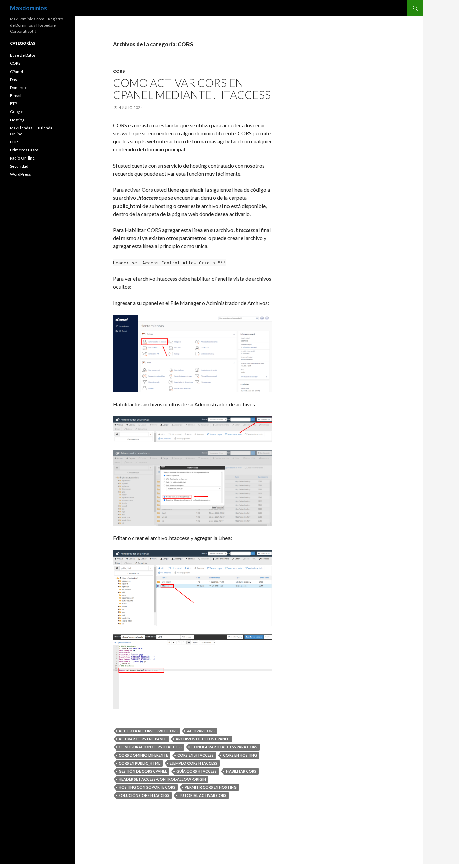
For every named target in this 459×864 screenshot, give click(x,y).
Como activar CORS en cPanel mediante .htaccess (192, 88)
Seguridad (19, 166)
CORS (119, 71)
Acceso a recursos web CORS (148, 731)
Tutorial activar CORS (202, 795)
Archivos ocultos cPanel (202, 739)
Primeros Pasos (24, 149)
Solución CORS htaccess (144, 795)
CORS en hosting (240, 755)
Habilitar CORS (241, 771)
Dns (13, 79)
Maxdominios (28, 8)
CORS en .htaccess (195, 755)
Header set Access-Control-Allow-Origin (162, 779)
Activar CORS (201, 731)
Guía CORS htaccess (196, 771)
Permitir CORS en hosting (211, 787)
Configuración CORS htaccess (150, 747)
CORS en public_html (139, 763)
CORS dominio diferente (143, 755)
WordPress (20, 174)
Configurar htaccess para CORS (224, 747)
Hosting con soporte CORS (147, 787)
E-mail (16, 95)
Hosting (17, 119)
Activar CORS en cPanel (142, 739)
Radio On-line (22, 158)
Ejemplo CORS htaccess (193, 763)
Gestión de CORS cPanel (143, 771)
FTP (13, 103)
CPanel (16, 71)
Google (16, 111)
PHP (14, 141)
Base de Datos (23, 55)
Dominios (19, 87)
